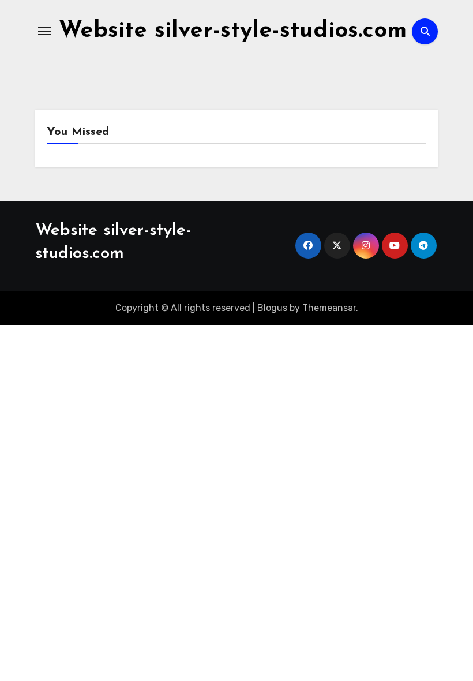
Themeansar (329, 307)
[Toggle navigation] (44, 31)
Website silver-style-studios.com (233, 31)
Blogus (272, 307)
